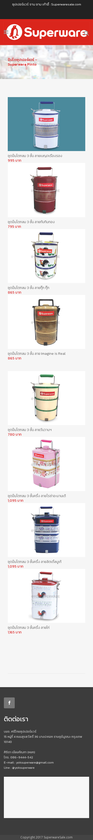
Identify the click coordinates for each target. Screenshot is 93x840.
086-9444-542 (21, 757)
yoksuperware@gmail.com (35, 762)
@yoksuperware (23, 767)
